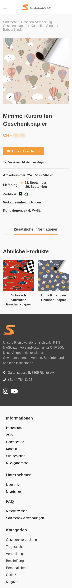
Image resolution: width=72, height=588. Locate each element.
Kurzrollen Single (43, 26)
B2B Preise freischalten (23, 151)
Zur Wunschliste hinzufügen (26, 162)
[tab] (36, 229)
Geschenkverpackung (36, 22)
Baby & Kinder (13, 29)
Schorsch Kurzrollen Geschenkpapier (18, 300)
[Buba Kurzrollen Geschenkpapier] (53, 275)
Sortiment (10, 22)
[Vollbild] (10, 97)
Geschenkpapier (14, 26)
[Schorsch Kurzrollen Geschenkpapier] (18, 275)
